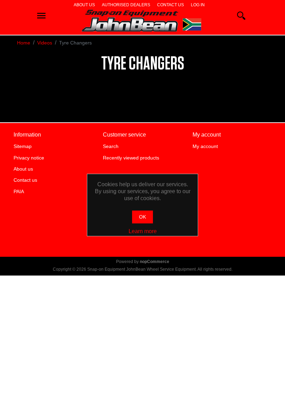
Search (111, 146)
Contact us (170, 4)
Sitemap (23, 146)
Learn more (143, 231)
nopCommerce (154, 261)
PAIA (19, 191)
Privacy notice (29, 158)
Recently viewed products (131, 158)
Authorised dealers (126, 4)
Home (23, 43)
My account (205, 146)
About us (84, 4)
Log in (198, 4)
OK (142, 217)
